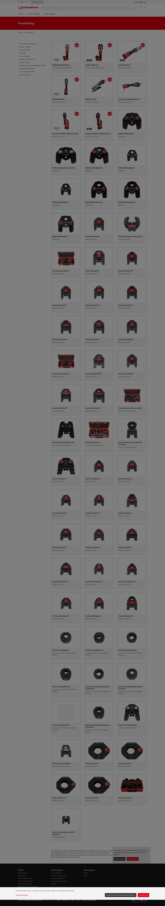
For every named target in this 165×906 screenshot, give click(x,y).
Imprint (58, 900)
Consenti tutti (143, 895)
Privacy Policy (66, 900)
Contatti (78, 900)
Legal (72, 900)
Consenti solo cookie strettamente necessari (120, 895)
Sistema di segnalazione (89, 900)
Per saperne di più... (22, 895)
